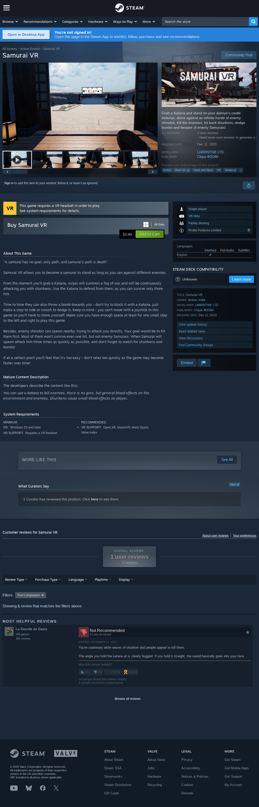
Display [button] (124, 579)
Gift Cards (111, 793)
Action (167, 170)
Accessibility (190, 768)
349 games (22, 634)
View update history (193, 324)
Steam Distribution (117, 785)
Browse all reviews (128, 699)
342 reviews (23, 638)
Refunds (187, 793)
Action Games (30, 49)
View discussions (191, 338)
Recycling (154, 785)
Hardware (154, 776)
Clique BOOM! (208, 157)
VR (219, 170)
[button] (10, 21)
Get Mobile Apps (237, 768)
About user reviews (215, 535)
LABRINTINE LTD (210, 152)
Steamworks (113, 776)
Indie (202, 300)
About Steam (113, 760)
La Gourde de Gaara (31, 629)
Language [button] (76, 579)
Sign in (9, 183)
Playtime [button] (101, 579)
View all (234, 484)
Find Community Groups (196, 345)
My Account (233, 785)
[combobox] (205, 21)
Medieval (230, 170)
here (94, 499)
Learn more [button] (241, 279)
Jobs (151, 768)
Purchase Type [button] (46, 579)
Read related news (192, 331)
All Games (10, 49)
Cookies (187, 785)
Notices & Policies (194, 776)
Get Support (233, 776)
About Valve (156, 760)
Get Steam (233, 760)
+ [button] (240, 170)
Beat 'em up (182, 170)
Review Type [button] (14, 579)
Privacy (186, 760)
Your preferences (244, 535)
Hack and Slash (203, 170)
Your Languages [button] (28, 595)
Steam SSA (113, 768)
